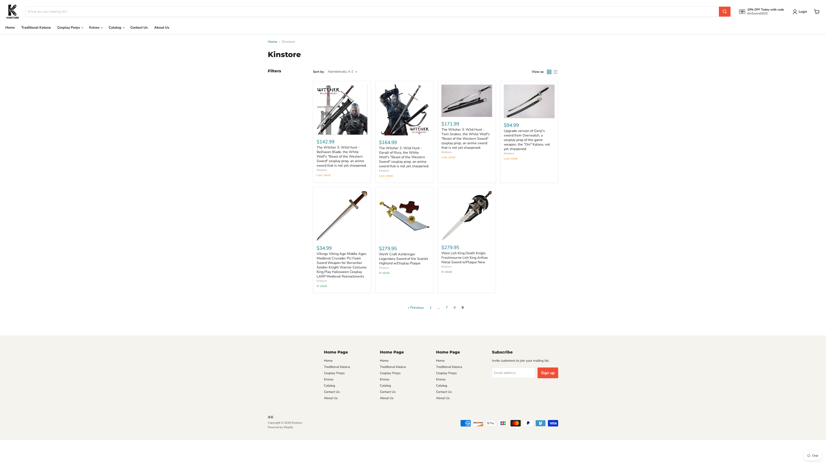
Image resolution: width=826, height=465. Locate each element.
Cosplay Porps (69, 27)
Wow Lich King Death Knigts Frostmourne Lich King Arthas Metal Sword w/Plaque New (464, 258)
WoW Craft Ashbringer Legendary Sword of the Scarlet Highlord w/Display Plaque (403, 259)
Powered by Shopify (280, 427)
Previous (416, 307)
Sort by (318, 72)
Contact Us (139, 27)
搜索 (270, 417)
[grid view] (549, 72)
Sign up (548, 372)
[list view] (555, 72)
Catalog (115, 27)
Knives (94, 27)
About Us (161, 27)
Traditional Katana (36, 27)
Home (10, 27)
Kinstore (322, 170)
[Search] (724, 12)
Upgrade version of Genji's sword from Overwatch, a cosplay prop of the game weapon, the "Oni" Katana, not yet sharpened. (527, 140)
